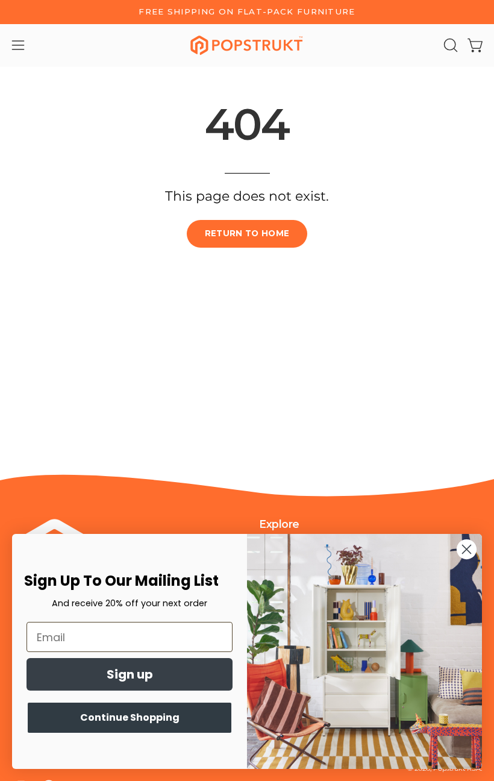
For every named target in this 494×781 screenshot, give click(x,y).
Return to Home (247, 233)
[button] (449, 45)
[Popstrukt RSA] (247, 45)
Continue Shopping (130, 717)
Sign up (130, 674)
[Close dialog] (466, 549)
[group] (247, 12)
